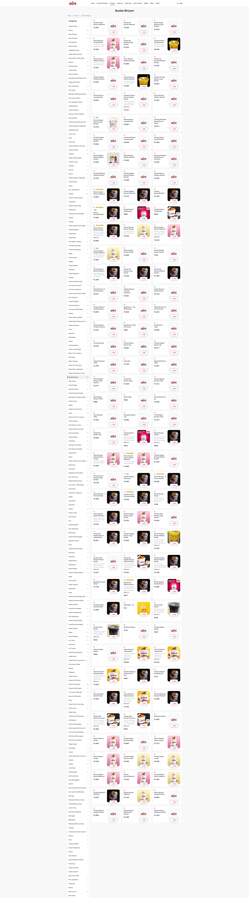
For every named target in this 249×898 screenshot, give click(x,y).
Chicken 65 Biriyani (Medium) (129, 23)
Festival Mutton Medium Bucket (129, 695)
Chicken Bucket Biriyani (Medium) (99, 252)
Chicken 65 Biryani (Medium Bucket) (99, 174)
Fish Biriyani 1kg (98, 343)
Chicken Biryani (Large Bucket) (159, 138)
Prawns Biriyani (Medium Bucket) (159, 96)
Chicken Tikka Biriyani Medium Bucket (98, 559)
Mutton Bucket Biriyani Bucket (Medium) (128, 457)
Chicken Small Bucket (97, 628)
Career (158, 3)
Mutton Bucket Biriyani (159, 434)
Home (93, 3)
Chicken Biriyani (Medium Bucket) (129, 78)
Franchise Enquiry (102, 3)
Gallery (146, 3)
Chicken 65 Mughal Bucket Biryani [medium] (160, 157)
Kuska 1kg (127, 361)
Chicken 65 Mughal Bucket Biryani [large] (160, 121)
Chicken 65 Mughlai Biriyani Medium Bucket (129, 559)
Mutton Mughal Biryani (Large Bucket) (98, 122)
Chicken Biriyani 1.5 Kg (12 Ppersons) (129, 291)
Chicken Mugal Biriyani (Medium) (99, 23)
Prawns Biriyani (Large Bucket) (98, 96)
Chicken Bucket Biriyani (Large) (129, 228)
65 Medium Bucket (160, 716)
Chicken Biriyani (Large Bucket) (159, 41)
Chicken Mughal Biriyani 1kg (159, 344)
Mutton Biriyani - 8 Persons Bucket (160, 477)
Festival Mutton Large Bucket (129, 650)
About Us (120, 3)
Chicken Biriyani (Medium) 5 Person (160, 811)
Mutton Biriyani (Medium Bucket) (98, 60)
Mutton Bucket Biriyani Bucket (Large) (98, 457)
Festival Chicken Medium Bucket (98, 672)
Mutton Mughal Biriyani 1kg (128, 344)
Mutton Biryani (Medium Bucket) (129, 156)
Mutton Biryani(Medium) (129, 775)
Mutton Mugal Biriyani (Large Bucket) (158, 24)
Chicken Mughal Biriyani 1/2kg (159, 380)
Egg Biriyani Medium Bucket (129, 583)
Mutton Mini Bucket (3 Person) (99, 717)
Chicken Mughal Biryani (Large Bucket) (98, 139)
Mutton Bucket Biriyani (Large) (98, 229)
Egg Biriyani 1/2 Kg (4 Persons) (130, 326)
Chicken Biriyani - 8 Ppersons (129, 477)
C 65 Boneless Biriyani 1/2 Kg (158, 416)
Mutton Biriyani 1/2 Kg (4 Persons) (160, 308)
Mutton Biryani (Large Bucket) (128, 120)
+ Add (113, 32)
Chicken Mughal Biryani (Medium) (159, 775)
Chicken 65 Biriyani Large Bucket (128, 271)
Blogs (152, 3)
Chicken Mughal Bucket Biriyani (98, 606)
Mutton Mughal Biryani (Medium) (98, 775)
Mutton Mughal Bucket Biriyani (159, 583)
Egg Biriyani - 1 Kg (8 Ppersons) (129, 308)
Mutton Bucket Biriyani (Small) (128, 251)
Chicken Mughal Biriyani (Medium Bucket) (159, 457)
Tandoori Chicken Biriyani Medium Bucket (129, 97)
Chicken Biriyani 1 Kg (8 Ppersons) (99, 308)
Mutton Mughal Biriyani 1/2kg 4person (98, 380)
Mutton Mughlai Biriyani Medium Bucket (159, 535)
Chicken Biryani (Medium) (129, 793)
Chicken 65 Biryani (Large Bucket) (129, 138)
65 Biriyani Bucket (129, 627)
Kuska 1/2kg (127, 397)
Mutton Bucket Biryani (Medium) (98, 515)
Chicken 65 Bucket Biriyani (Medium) (160, 695)
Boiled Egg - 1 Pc (129, 605)
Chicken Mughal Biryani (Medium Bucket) (129, 175)
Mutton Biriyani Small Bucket (129, 210)
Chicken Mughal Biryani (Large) (129, 757)
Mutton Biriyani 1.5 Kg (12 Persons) (99, 290)
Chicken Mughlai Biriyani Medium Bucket (159, 559)
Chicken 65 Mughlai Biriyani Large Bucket (98, 535)
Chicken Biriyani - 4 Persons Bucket (129, 495)
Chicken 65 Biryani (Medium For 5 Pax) (129, 673)
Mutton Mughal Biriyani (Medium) (99, 193)
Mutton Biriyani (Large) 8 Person (159, 793)
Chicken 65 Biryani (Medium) (99, 793)
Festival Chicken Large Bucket (159, 650)
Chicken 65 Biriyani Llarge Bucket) (128, 42)
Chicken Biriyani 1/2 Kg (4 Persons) (99, 326)
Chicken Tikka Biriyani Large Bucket (158, 515)
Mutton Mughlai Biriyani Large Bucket (129, 515)
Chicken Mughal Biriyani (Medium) (129, 192)
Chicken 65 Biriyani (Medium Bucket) (159, 271)
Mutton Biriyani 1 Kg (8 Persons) (159, 290)
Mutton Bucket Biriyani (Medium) (159, 228)
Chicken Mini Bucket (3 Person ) (129, 717)
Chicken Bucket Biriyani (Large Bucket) (98, 477)
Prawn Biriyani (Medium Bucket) (129, 60)
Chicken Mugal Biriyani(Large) (128, 739)
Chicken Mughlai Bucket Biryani (159, 672)
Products (112, 3)
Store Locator (138, 3)
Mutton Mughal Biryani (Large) (159, 739)
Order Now (128, 3)
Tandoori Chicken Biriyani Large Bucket (159, 79)
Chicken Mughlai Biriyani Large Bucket (129, 535)
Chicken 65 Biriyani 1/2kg (128, 380)
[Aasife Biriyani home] (77, 3)
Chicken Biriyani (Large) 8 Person (98, 811)
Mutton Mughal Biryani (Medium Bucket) (98, 157)
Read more (126, 106)
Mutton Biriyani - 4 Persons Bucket (99, 495)
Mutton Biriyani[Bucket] (98, 213)
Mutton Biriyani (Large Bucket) (98, 41)
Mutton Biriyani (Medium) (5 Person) (129, 812)
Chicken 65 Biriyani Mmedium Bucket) (160, 60)
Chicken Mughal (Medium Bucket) (98, 78)
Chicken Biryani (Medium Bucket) (159, 174)
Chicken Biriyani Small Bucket (159, 210)
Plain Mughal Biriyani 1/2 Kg (98, 398)
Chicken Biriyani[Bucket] (159, 192)
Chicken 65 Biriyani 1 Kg (97, 434)
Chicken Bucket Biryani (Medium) (98, 270)
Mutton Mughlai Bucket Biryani (98, 695)
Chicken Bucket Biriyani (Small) (159, 251)
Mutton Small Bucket (158, 606)
